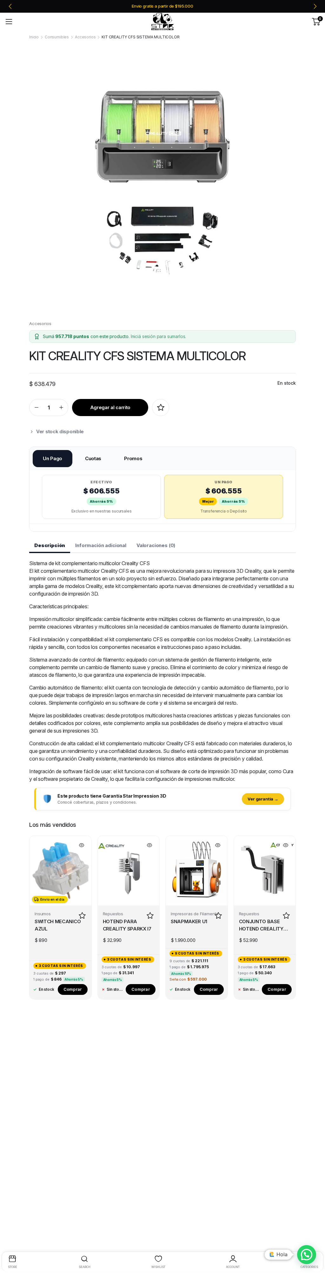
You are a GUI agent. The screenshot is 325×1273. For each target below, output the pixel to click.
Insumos (43, 913)
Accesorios (85, 37)
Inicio (34, 37)
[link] (162, 6)
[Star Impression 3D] (162, 21)
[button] (306, 1254)
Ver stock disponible (60, 431)
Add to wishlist (160, 407)
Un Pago (52, 458)
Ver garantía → (263, 798)
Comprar (140, 989)
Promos (133, 458)
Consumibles (57, 37)
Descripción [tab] (49, 545)
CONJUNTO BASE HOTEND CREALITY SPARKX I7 (261, 925)
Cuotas (93, 458)
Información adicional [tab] (100, 545)
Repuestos (113, 913)
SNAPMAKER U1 (189, 921)
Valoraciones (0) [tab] (155, 545)
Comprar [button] (72, 989)
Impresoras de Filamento (194, 913)
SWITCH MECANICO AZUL (58, 925)
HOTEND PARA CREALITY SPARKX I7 (127, 925)
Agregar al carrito (110, 407)
